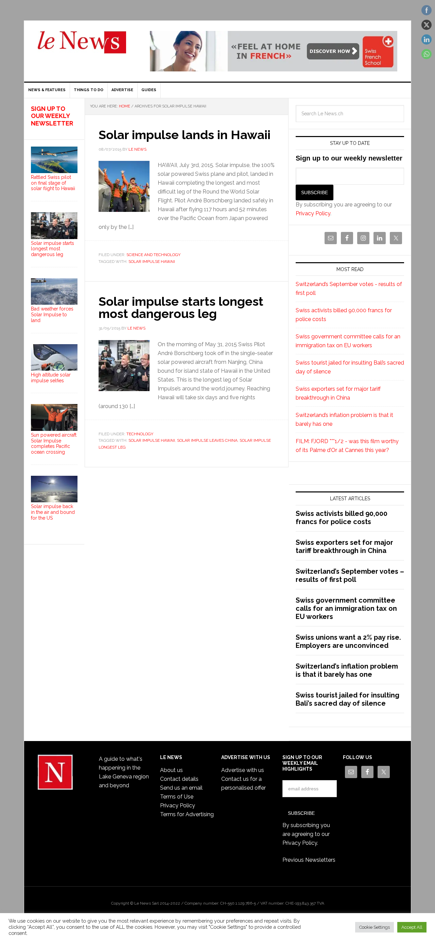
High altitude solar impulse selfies (51, 377)
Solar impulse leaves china (207, 440)
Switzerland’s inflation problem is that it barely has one (347, 670)
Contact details (179, 779)
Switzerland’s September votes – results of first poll (350, 575)
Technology (139, 434)
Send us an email (181, 788)
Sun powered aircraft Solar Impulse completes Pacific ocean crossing (53, 443)
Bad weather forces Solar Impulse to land (52, 314)
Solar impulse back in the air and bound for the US (53, 512)
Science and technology (153, 254)
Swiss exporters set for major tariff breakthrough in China (344, 546)
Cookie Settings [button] (374, 927)
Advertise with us (242, 770)
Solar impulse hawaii (151, 261)
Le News (82, 46)
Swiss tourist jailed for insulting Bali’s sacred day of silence (347, 699)
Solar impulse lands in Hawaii (185, 135)
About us (171, 770)
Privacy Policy (313, 213)
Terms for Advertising (187, 814)
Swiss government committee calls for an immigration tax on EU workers (346, 608)
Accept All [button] (411, 927)
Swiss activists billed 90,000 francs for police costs (341, 517)
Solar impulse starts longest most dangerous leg (181, 307)
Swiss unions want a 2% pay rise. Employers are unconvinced (348, 641)
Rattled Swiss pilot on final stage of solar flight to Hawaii (53, 182)
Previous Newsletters (308, 860)
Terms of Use (176, 796)
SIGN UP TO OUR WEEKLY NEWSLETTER (52, 116)
